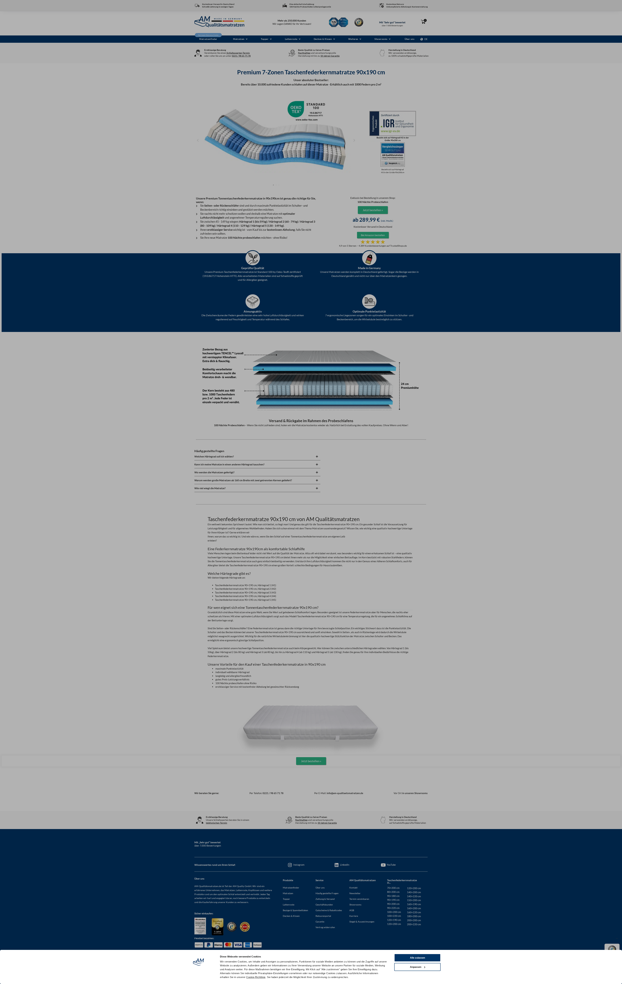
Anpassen (415, 967)
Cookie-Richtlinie (255, 977)
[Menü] (617, 939)
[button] (240, 39)
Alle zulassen (417, 957)
